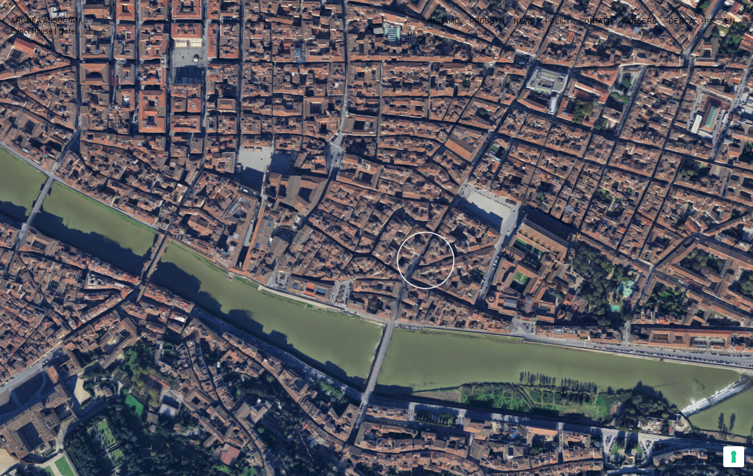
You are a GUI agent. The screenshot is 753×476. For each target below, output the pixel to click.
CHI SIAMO (441, 21)
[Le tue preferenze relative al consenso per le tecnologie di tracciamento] (733, 456)
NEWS (524, 21)
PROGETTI (486, 21)
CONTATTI (595, 21)
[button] (736, 239)
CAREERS (639, 21)
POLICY (557, 21)
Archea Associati (45, 21)
